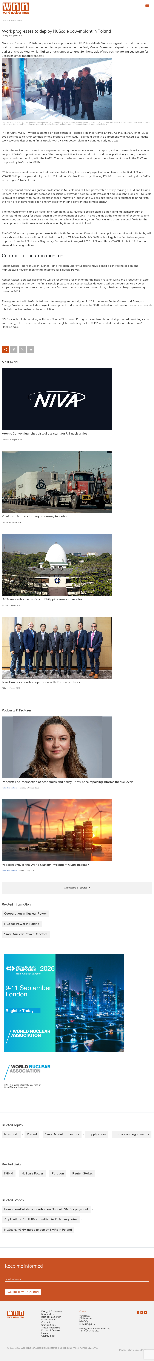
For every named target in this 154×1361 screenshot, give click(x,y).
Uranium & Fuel (48, 1325)
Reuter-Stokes (82, 1173)
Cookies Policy (140, 1350)
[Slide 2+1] (79, 1057)
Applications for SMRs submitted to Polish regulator (40, 1219)
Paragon (58, 1173)
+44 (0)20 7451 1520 (89, 1331)
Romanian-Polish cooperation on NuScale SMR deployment (46, 1209)
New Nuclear (47, 1314)
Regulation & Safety (51, 1317)
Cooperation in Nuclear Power (25, 913)
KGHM (8, 1173)
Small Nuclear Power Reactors (25, 934)
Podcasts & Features (9, 788)
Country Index (48, 1336)
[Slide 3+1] (85, 1057)
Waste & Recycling (50, 1328)
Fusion (44, 1333)
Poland (32, 1134)
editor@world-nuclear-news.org (94, 1329)
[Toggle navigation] (147, 5)
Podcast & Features (50, 1331)
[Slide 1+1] (74, 1057)
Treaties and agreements (131, 1134)
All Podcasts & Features (75, 888)
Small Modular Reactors (62, 1134)
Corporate (46, 1322)
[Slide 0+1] (69, 1057)
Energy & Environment (52, 1312)
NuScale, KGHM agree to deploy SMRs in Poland (38, 1229)
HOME (4, 20)
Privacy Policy (125, 1350)
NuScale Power (32, 1173)
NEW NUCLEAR (15, 20)
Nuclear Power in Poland (21, 924)
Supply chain (97, 1134)
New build (11, 1134)
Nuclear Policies (49, 1320)
